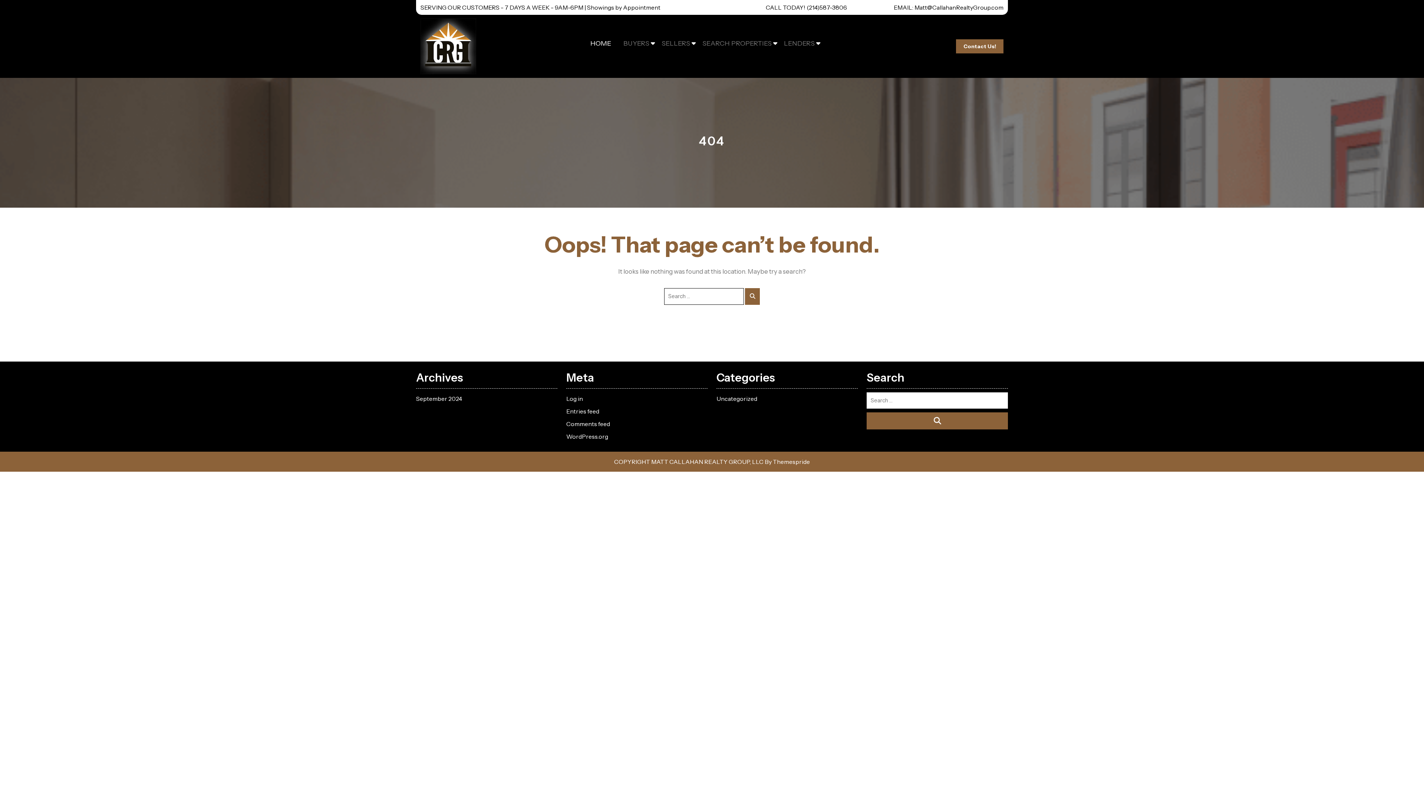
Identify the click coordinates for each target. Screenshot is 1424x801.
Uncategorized (736, 398)
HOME (600, 43)
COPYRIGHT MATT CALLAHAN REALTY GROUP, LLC (689, 461)
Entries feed (582, 411)
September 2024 (439, 398)
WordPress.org (587, 436)
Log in (574, 398)
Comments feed (588, 424)
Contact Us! (979, 46)
